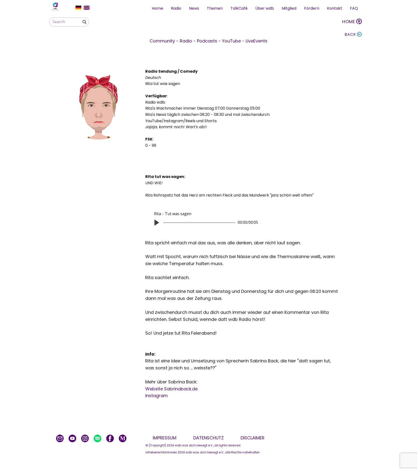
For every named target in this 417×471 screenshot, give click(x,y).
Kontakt (334, 8)
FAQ (354, 8)
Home (157, 8)
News (194, 8)
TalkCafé (239, 8)
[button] (156, 222)
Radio (176, 8)
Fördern (311, 8)
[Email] (60, 438)
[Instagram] (85, 438)
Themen (215, 8)
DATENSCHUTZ (209, 438)
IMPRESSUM (166, 438)
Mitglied (289, 8)
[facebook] (110, 438)
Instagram (156, 396)
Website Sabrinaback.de (171, 389)
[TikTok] (122, 438)
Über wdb (264, 8)
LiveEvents (256, 41)
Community (163, 41)
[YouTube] (72, 438)
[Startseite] (55, 6)
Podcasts (207, 41)
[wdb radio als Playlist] (97, 438)
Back (350, 34)
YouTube (232, 41)
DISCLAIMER (252, 438)
